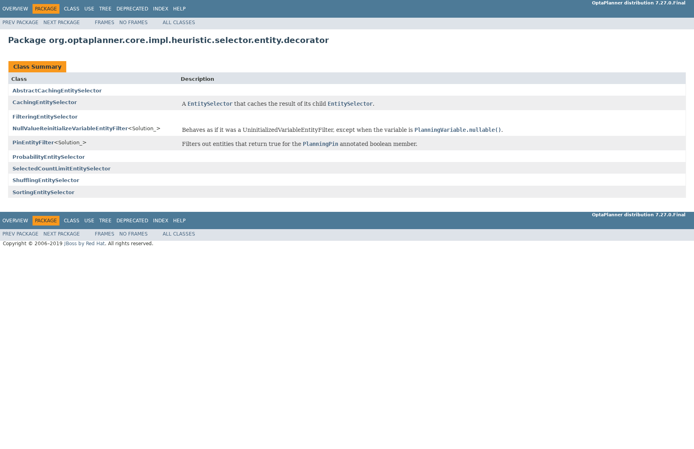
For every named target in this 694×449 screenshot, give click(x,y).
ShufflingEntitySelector (45, 180)
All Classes (179, 22)
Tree (105, 9)
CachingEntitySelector (44, 102)
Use (89, 9)
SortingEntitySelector (43, 192)
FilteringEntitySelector (45, 117)
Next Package (61, 22)
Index (160, 9)
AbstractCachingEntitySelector (57, 91)
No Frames (133, 22)
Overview (15, 9)
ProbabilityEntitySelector (48, 157)
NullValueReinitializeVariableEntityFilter (70, 128)
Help (179, 9)
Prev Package (20, 22)
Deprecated (132, 9)
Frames (104, 22)
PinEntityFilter (33, 142)
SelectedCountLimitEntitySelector (61, 169)
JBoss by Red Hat (84, 243)
